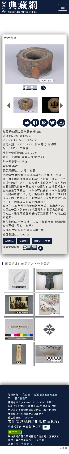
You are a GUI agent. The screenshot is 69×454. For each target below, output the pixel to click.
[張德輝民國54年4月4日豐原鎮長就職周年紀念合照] (19, 305)
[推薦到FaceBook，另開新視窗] (35, 122)
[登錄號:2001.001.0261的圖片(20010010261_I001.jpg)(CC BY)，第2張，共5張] (54, 105)
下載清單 (62, 448)
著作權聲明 (21, 398)
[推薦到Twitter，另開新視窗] (52, 122)
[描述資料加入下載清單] (40, 247)
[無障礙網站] (15, 432)
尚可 (38, 426)
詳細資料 (9, 241)
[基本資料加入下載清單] (61, 122)
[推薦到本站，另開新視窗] (27, 122)
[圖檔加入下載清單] (43, 87)
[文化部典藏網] (19, 6)
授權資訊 (23, 241)
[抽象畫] (19, 280)
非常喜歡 (16, 426)
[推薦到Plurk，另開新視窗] (44, 122)
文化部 (26, 394)
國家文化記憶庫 (42, 241)
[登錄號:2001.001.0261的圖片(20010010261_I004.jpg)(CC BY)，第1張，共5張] (25, 105)
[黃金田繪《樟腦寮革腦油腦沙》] (49, 305)
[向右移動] (61, 105)
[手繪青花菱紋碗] (49, 354)
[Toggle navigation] (62, 7)
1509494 (28, 417)
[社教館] (49, 329)
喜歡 (28, 426)
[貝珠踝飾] (19, 329)
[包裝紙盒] (19, 354)
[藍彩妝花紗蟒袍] (49, 280)
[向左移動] (8, 105)
